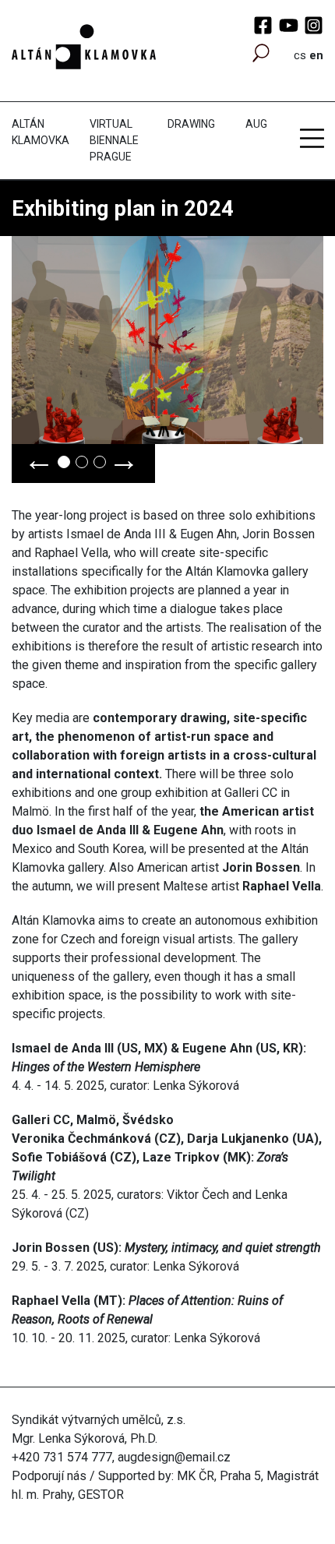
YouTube (288, 25)
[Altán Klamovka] (84, 46)
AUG (256, 124)
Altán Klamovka (40, 132)
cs (300, 55)
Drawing (191, 124)
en (316, 55)
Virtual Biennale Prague (114, 140)
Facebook (263, 25)
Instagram (313, 25)
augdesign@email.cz (174, 1457)
